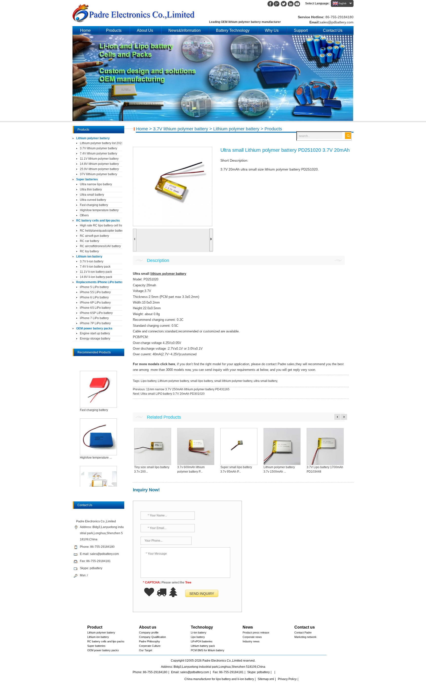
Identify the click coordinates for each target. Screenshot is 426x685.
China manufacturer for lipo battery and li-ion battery (219, 679)
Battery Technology (232, 30)
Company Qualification (152, 636)
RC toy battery (89, 251)
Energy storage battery (95, 338)
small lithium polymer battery (233, 381)
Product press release (256, 632)
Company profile (149, 632)
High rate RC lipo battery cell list (101, 225)
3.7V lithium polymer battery (180, 128)
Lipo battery (148, 381)
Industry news (251, 641)
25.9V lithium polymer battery (99, 169)
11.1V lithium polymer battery (99, 158)
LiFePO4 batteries (202, 641)
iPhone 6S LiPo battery (95, 307)
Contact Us (332, 30)
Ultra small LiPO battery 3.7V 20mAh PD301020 (173, 393)
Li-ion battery (198, 632)
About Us (145, 30)
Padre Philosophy (149, 641)
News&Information (184, 30)
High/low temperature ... (96, 457)
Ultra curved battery (93, 200)
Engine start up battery (95, 333)
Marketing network (305, 636)
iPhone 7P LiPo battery (95, 323)
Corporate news (252, 636)
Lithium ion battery (89, 256)
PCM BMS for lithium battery (207, 650)
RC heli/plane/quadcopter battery (101, 230)
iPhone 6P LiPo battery (95, 302)
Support (301, 30)
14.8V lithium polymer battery (99, 164)
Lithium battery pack (203, 645)
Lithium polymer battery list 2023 (101, 143)
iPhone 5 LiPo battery (94, 287)
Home (85, 30)
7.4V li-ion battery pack (95, 266)
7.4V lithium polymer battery (98, 153)
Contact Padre (303, 632)
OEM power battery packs (94, 328)
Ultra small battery (92, 194)
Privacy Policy (287, 679)
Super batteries (87, 179)
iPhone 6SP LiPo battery (96, 313)
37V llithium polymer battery (98, 174)
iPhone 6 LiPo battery (94, 297)
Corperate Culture (149, 645)
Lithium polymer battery (236, 128)
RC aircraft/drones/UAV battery (100, 246)
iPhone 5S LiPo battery (95, 292)
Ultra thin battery (91, 189)
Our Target (145, 650)
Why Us (272, 30)
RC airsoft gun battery (94, 236)
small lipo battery (201, 381)
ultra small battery (265, 381)
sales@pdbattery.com (337, 22)
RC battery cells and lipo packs (98, 220)
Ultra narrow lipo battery (96, 184)
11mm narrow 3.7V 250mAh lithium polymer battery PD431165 (188, 389)
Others (84, 215)
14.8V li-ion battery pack (96, 277)
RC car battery (89, 241)
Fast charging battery (94, 205)
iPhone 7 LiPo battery (94, 318)
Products (114, 30)
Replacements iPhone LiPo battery (99, 282)
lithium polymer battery (168, 273)
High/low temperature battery (99, 210)
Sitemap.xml (266, 679)
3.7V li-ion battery (91, 261)
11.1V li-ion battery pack (96, 272)
